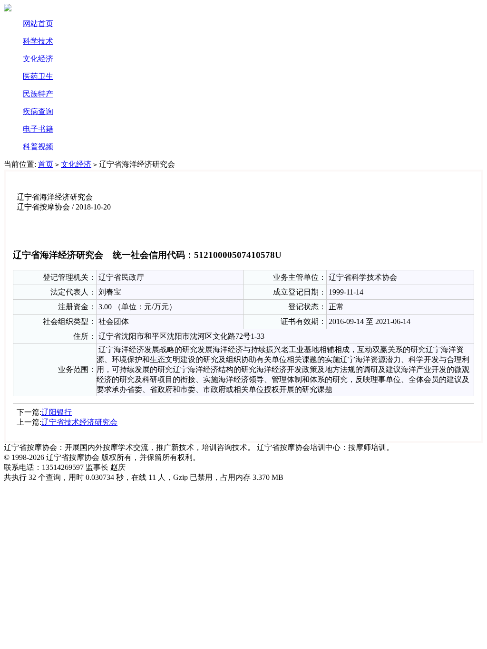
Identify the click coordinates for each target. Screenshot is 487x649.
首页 (45, 164)
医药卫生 (38, 76)
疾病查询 (38, 111)
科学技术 (38, 41)
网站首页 (38, 23)
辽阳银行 (56, 412)
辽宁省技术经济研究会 (79, 422)
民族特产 (38, 94)
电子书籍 (38, 129)
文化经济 (38, 59)
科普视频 (38, 147)
